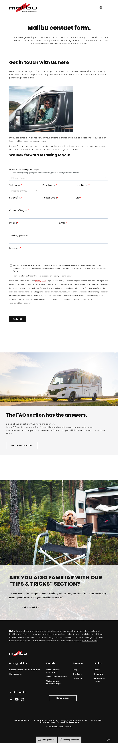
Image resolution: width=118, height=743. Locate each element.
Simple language (47, 722)
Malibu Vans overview (56, 677)
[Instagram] (22, 699)
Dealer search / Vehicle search (24, 670)
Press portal (93, 720)
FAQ (75, 670)
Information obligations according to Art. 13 (57, 720)
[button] (100, 7)
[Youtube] (17, 699)
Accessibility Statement (68, 722)
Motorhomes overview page (53, 682)
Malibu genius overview (52, 671)
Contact (77, 674)
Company (98, 674)
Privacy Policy (28, 720)
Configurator (15, 674)
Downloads (78, 678)
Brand (97, 670)
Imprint (17, 720)
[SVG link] (23, 7)
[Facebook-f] (11, 699)
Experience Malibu (99, 679)
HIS (101, 720)
